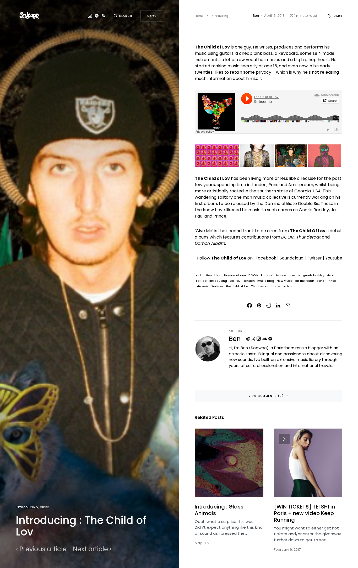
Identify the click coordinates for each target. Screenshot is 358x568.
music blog (265, 280)
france (281, 275)
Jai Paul (235, 280)
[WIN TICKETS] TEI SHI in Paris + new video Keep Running (304, 513)
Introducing (27, 507)
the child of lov (237, 286)
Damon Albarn (235, 275)
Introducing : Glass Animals (219, 510)
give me (294, 275)
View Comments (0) (266, 396)
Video (44, 507)
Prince (331, 280)
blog (217, 275)
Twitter (314, 258)
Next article (90, 549)
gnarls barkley (313, 275)
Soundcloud (291, 258)
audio (199, 275)
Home (199, 16)
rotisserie (202, 286)
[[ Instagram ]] (90, 16)
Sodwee (217, 286)
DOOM (253, 275)
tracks (276, 286)
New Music (284, 280)
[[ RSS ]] (103, 16)
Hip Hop (201, 280)
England (267, 275)
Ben (209, 275)
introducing (218, 280)
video (287, 286)
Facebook (266, 258)
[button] (122, 16)
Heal (330, 275)
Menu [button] (151, 16)
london (249, 280)
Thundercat (260, 286)
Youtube (333, 258)
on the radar (304, 280)
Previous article (43, 549)
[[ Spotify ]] (97, 16)
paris (320, 280)
